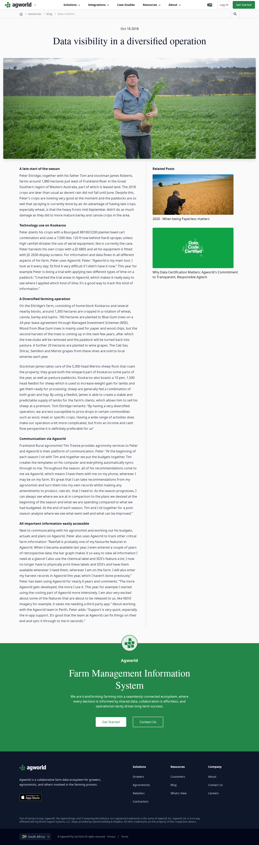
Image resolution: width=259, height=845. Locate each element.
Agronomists (141, 785)
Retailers (139, 793)
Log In (224, 5)
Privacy (111, 836)
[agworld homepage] (20, 5)
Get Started (244, 5)
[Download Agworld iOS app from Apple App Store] (30, 797)
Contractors (141, 801)
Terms (124, 836)
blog (49, 14)
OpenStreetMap (101, 821)
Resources (150, 5)
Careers (213, 793)
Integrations (97, 5)
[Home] (21, 14)
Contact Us (148, 722)
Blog (174, 785)
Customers (178, 777)
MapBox (118, 821)
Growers (138, 777)
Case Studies (126, 5)
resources (34, 14)
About (173, 5)
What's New (179, 793)
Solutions (70, 5)
